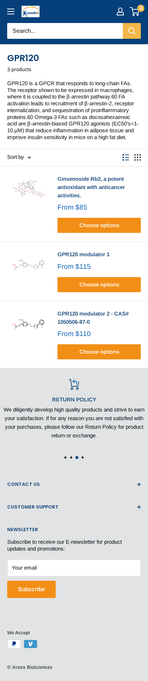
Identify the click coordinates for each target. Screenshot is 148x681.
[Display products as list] (125, 157)
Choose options (99, 225)
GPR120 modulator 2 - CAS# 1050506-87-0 (93, 317)
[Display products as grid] (137, 157)
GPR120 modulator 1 (83, 254)
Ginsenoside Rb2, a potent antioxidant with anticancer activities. (91, 187)
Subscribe (31, 589)
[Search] (132, 31)
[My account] (120, 11)
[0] (134, 11)
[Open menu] (10, 11)
